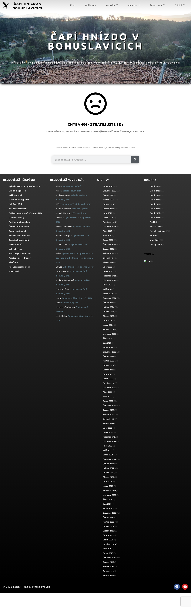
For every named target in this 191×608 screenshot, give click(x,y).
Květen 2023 (108, 360)
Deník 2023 (155, 204)
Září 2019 (107, 548)
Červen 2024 (108, 302)
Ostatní (178, 5)
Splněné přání (15, 204)
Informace (132, 5)
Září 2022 (107, 396)
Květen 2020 (108, 521)
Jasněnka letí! (15, 244)
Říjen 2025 (107, 231)
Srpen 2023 (108, 347)
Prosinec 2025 (109, 222)
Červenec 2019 (109, 557)
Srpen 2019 (108, 553)
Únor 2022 (107, 428)
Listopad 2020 (109, 495)
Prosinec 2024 (109, 275)
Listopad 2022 (109, 387)
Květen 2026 (108, 199)
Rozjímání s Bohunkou (19, 222)
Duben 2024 (108, 311)
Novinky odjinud (157, 231)
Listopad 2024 (109, 280)
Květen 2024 (108, 307)
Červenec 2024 (109, 298)
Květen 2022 (108, 414)
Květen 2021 (108, 468)
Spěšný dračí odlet (17, 231)
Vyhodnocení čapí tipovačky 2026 (24, 186)
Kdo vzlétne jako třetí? (19, 266)
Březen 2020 (108, 530)
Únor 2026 (107, 213)
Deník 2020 (155, 190)
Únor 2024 (107, 320)
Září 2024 (107, 289)
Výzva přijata (79, 213)
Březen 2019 (108, 575)
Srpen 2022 (108, 401)
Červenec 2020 (109, 513)
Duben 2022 (108, 419)
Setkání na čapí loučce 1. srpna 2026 (25, 213)
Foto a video (156, 5)
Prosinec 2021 (109, 436)
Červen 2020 (108, 517)
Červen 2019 (108, 562)
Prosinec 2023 (109, 329)
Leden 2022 (108, 432)
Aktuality (110, 5)
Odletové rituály (16, 217)
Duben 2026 (108, 204)
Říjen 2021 (107, 445)
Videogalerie (156, 244)
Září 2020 (107, 504)
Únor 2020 (107, 535)
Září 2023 (107, 343)
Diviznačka (61, 258)
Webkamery (90, 5)
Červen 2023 (108, 356)
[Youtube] (185, 587)
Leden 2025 (108, 271)
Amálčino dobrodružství (20, 258)
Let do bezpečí (15, 249)
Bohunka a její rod (17, 190)
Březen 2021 (108, 477)
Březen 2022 (108, 423)
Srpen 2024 (108, 293)
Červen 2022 (108, 410)
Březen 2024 (108, 316)
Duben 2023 (108, 365)
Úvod (72, 5)
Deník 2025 (155, 213)
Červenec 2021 (109, 459)
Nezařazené (155, 226)
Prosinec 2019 (109, 544)
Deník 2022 (155, 199)
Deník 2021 (155, 195)
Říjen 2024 (107, 284)
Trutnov (153, 235)
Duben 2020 (108, 526)
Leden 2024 (108, 325)
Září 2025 (107, 235)
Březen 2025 (108, 262)
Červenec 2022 (109, 405)
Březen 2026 (108, 208)
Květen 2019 (108, 566)
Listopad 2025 (109, 226)
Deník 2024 (155, 208)
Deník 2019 (155, 186)
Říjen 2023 (107, 338)
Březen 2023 (108, 369)
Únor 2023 (107, 374)
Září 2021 (107, 450)
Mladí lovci (14, 271)
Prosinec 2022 (109, 383)
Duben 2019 (108, 571)
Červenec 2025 (109, 244)
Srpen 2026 (108, 186)
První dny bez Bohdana (19, 235)
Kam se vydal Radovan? (20, 253)
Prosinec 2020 (109, 490)
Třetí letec (14, 262)
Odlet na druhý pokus (19, 199)
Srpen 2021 (108, 454)
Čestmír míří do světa (19, 226)
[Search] (135, 159)
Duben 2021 (108, 472)
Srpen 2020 (108, 508)
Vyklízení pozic (16, 195)
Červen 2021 (108, 463)
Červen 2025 (108, 249)
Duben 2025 (108, 258)
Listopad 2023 (109, 334)
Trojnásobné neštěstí (19, 240)
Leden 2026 (108, 217)
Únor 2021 (107, 481)
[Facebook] (177, 587)
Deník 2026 (155, 217)
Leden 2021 (108, 486)
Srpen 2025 (108, 240)
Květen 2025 (108, 253)
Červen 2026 (108, 195)
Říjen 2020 (107, 499)
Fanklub (153, 222)
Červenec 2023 (109, 351)
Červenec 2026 (109, 190)
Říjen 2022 (107, 392)
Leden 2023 (108, 378)
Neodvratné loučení (18, 208)
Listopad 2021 (109, 441)
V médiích (154, 240)
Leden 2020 (108, 539)
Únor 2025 (107, 266)
